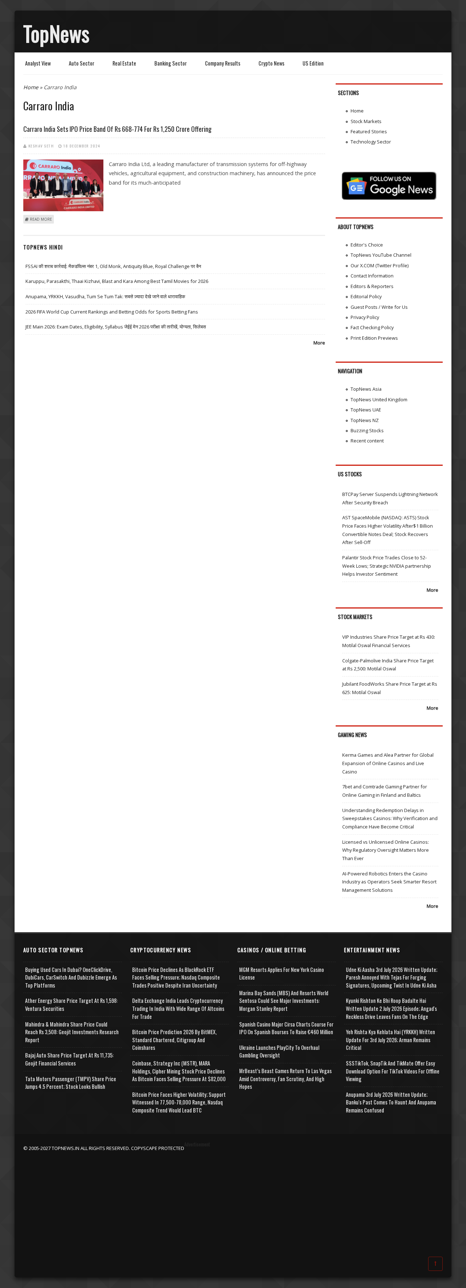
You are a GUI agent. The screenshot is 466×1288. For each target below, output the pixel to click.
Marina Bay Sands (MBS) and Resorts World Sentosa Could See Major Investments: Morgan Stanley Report (283, 1000)
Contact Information (372, 275)
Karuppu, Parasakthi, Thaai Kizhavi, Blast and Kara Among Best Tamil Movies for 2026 (116, 281)
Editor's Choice (367, 244)
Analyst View (38, 63)
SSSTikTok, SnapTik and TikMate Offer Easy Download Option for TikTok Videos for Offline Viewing (392, 1071)
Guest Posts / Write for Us (379, 307)
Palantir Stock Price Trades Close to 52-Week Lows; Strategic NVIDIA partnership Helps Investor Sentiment (386, 565)
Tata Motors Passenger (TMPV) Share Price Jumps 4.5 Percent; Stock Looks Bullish (70, 1083)
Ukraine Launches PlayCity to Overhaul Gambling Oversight (279, 1051)
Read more (41, 219)
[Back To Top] (435, 1263)
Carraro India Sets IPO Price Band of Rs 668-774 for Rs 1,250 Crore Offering (117, 129)
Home (30, 87)
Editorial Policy (366, 296)
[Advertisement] (233, 1203)
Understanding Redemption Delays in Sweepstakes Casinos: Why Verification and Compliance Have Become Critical (390, 818)
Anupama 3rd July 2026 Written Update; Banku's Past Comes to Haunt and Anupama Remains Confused (391, 1102)
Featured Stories (369, 131)
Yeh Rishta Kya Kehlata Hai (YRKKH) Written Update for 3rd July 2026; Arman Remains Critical (390, 1039)
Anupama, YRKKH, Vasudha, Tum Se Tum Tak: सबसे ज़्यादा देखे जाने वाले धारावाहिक (105, 296)
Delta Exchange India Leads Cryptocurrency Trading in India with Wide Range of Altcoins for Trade (178, 1008)
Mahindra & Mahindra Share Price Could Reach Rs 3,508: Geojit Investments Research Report (72, 1032)
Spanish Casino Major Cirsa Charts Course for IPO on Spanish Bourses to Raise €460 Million (286, 1028)
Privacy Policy (365, 317)
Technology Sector (371, 141)
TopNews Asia (366, 389)
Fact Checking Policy (372, 327)
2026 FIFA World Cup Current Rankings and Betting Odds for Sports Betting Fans (111, 311)
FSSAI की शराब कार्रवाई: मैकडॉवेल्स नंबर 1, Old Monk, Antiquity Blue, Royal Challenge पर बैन (113, 266)
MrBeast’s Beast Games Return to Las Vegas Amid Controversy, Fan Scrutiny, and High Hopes (285, 1078)
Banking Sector (170, 63)
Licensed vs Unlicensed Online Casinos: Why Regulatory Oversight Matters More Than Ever (385, 850)
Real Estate (124, 63)
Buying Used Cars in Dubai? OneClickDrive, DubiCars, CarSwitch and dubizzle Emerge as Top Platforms (71, 977)
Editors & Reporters (372, 286)
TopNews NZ (365, 420)
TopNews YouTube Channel (381, 255)
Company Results (222, 63)
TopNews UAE (366, 409)
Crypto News (271, 63)
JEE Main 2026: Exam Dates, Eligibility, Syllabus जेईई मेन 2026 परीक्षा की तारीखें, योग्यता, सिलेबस (115, 326)
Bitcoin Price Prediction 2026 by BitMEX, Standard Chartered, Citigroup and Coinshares (174, 1039)
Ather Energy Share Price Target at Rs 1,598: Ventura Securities (71, 1004)
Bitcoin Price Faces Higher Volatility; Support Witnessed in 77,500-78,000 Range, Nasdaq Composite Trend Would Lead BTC (179, 1102)
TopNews (56, 33)
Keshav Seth (41, 146)
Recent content (367, 440)
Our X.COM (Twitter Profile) (379, 265)
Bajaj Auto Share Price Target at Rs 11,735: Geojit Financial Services (69, 1059)
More (319, 342)
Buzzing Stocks (367, 430)
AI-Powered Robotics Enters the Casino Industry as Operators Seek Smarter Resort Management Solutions (389, 881)
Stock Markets (366, 121)
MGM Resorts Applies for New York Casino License (281, 973)
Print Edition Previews (374, 338)
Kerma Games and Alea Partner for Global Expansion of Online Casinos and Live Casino (388, 763)
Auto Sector (81, 63)
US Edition (313, 63)
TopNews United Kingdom (379, 399)
